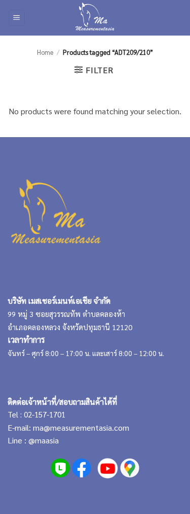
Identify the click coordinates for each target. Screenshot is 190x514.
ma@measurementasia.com (81, 427)
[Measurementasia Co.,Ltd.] (95, 18)
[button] (17, 18)
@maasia (43, 440)
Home (45, 52)
